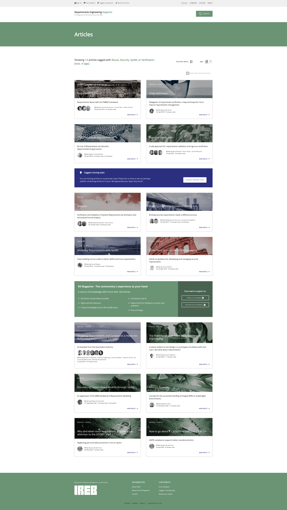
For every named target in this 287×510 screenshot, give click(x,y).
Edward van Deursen (174, 220)
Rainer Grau (167, 404)
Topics (205, 13)
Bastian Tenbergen (90, 358)
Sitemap (127, 503)
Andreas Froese (128, 358)
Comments (193, 3)
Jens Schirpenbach (97, 154)
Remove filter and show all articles (200, 73)
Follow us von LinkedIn (194, 298)
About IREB (136, 487)
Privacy (143, 503)
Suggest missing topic (195, 180)
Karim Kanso (187, 151)
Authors (202, 3)
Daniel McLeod (197, 151)
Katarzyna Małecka (169, 355)
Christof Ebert (167, 267)
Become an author (166, 494)
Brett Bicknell (177, 151)
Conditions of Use (155, 503)
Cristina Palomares (107, 107)
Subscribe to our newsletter (194, 305)
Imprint (135, 503)
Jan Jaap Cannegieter (188, 220)
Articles (184, 3)
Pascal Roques (95, 264)
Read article (131, 115)
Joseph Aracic (167, 110)
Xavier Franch (128, 107)
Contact (135, 494)
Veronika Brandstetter (99, 360)
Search (210, 3)
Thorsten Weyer (116, 358)
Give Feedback (164, 487)
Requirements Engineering (93, 13)
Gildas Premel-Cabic (97, 401)
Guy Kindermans (96, 448)
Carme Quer (119, 107)
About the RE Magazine (140, 490)
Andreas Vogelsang (104, 358)
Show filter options (182, 61)
